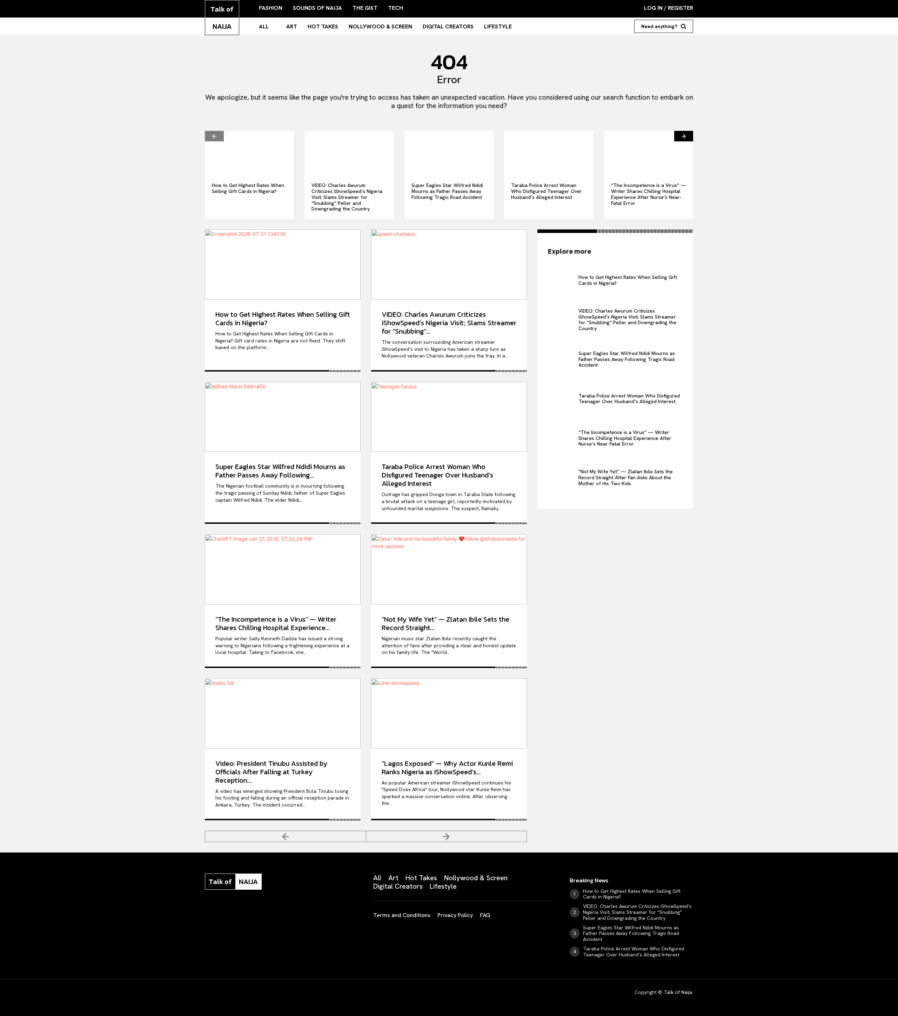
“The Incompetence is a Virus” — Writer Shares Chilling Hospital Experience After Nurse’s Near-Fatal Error (648, 194)
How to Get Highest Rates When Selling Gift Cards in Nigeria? (248, 188)
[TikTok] (260, 912)
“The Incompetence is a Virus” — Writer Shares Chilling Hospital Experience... (275, 623)
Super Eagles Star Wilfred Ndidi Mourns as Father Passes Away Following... (280, 470)
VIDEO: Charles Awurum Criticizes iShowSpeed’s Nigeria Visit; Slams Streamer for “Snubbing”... (449, 322)
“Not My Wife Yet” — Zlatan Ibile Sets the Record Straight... (445, 623)
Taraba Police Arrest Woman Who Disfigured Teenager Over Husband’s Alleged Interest (546, 191)
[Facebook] (208, 912)
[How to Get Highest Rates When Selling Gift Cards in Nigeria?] (249, 153)
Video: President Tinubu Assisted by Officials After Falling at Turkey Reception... (271, 772)
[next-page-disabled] (446, 836)
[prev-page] (214, 136)
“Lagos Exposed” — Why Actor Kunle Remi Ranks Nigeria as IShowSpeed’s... (447, 767)
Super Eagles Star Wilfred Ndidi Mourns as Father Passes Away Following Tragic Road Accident (447, 191)
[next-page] (683, 136)
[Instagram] (225, 912)
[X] (278, 912)
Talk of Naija (678, 992)
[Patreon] (243, 912)
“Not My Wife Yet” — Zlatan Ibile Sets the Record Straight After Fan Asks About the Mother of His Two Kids (625, 477)
